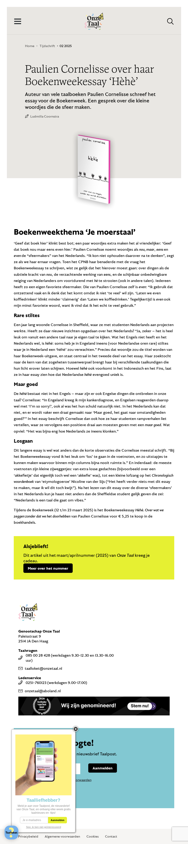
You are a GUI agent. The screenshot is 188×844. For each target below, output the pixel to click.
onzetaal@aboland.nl (43, 690)
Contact (111, 836)
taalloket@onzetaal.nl (43, 668)
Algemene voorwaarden (62, 836)
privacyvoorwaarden (76, 780)
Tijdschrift (47, 46)
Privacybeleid (28, 836)
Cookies (92, 836)
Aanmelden (103, 767)
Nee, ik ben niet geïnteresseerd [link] (43, 827)
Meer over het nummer (48, 568)
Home (29, 46)
